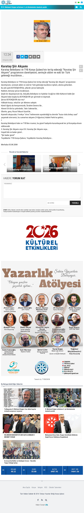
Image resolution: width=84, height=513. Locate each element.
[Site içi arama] (81, 7)
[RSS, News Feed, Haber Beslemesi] (42, 500)
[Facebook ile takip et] (38, 500)
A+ (81, 66)
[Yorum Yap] (38, 56)
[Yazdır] (34, 56)
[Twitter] (22, 56)
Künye (34, 487)
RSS (45, 487)
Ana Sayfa (26, 487)
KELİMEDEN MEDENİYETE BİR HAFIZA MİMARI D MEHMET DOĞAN (26, 7)
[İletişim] (76, 7)
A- (81, 70)
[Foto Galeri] (81, 2)
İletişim (40, 487)
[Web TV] (78, 2)
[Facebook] (18, 56)
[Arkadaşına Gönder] (30, 56)
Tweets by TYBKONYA (42, 379)
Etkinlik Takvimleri (55, 487)
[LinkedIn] (26, 56)
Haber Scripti (40, 505)
